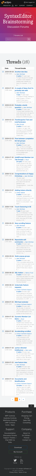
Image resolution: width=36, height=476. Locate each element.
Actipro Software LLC (25, 468)
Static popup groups (22, 256)
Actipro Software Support (24, 289)
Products (10, 411)
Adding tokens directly (23, 190)
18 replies (19, 385)
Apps (13, 425)
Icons (7, 425)
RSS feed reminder (21, 302)
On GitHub (26, 435)
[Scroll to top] (31, 405)
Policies (26, 438)
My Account (18, 452)
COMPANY (29, 5)
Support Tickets (9, 438)
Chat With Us (10, 440)
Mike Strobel (20, 124)
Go (29, 39)
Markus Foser (29, 272)
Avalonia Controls (10, 418)
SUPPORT (22, 5)
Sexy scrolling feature (23, 223)
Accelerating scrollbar (23, 331)
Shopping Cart (26, 416)
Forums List (18, 35)
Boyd (27, 159)
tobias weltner (21, 192)
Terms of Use (22, 472)
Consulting (27, 423)
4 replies (19, 109)
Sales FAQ (26, 420)
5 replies (19, 244)
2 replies (19, 76)
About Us (26, 433)
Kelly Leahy (28, 350)
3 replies (19, 126)
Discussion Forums (18, 26)
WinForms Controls (10, 420)
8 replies (19, 227)
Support (10, 429)
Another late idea (21, 72)
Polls (10, 442)
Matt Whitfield (21, 74)
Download (18, 447)
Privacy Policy (14, 472)
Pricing (26, 418)
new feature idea (21, 362)
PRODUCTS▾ (7, 5)
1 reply (18, 94)
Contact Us (26, 440)
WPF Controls (10, 416)
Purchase (27, 411)
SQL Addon (19, 273)
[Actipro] (6, 2)
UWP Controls (10, 423)
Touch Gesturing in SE (23, 207)
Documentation (10, 433)
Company (27, 429)
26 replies (19, 161)
